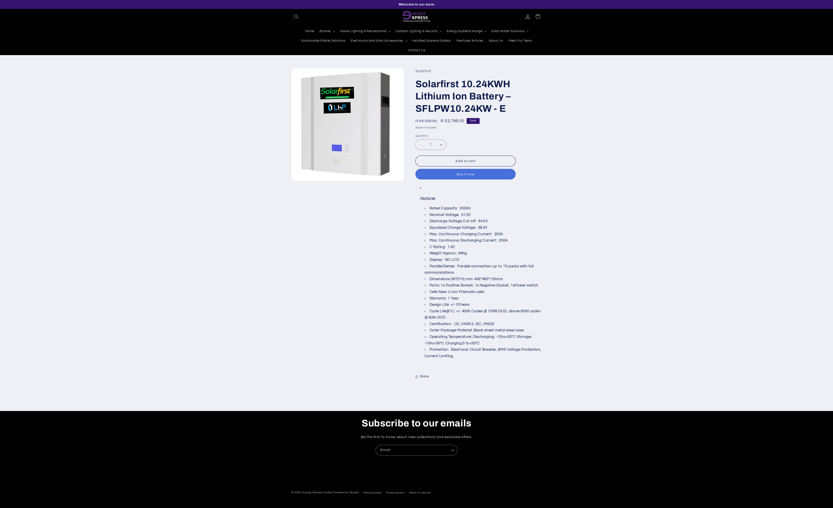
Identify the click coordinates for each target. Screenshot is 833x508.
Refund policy (373, 493)
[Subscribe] (452, 450)
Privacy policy (395, 493)
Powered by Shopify (346, 492)
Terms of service (420, 493)
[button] (296, 16)
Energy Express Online (317, 492)
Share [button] (424, 376)
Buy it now (466, 174)
